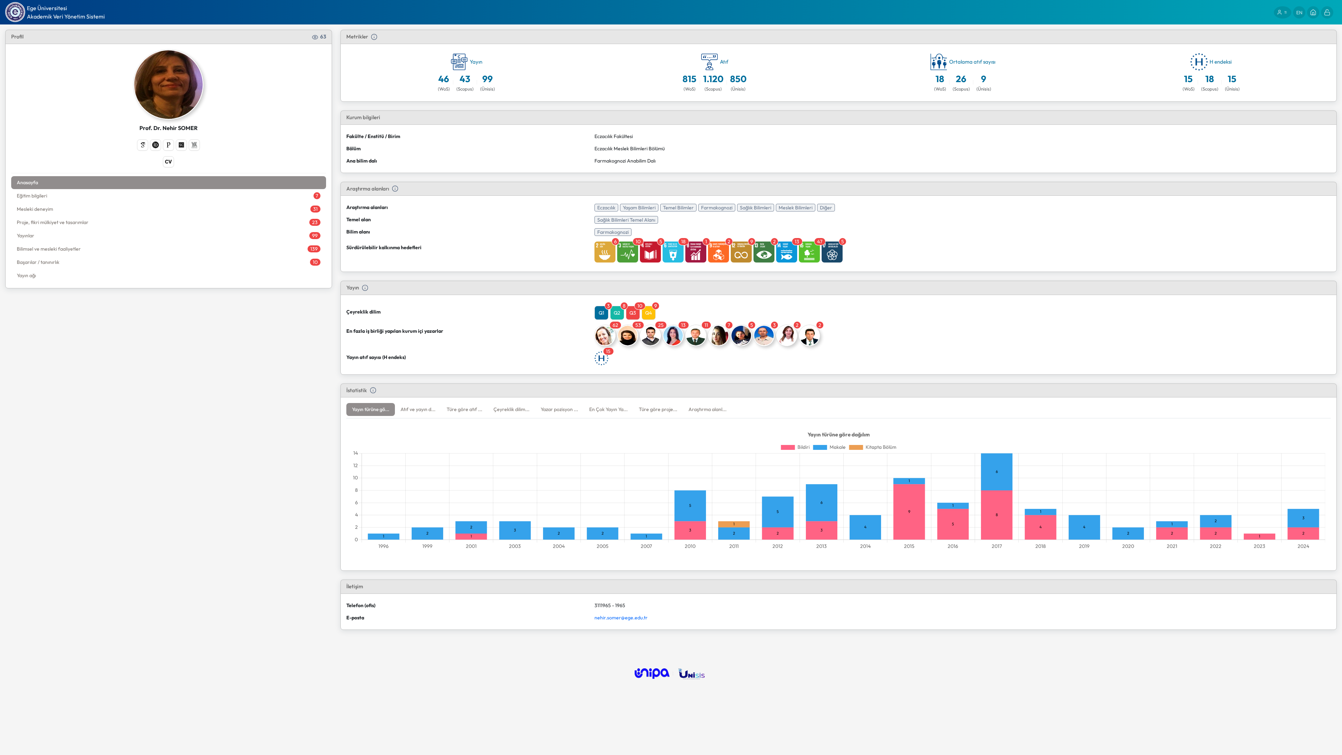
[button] (370, 409)
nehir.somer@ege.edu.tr (621, 617)
